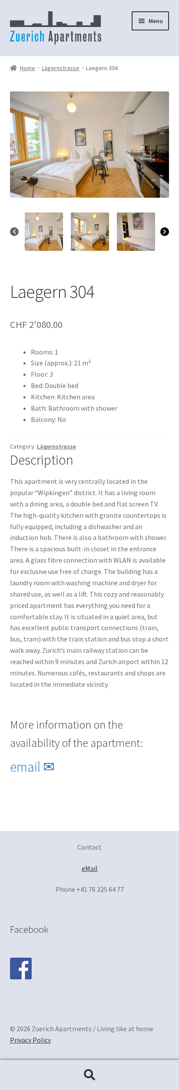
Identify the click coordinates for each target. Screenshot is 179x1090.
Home (27, 68)
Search (89, 1075)
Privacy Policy (30, 1040)
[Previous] (14, 231)
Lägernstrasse (61, 68)
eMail (90, 868)
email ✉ (32, 767)
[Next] (164, 231)
